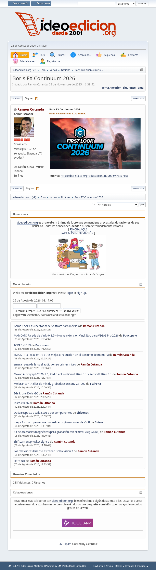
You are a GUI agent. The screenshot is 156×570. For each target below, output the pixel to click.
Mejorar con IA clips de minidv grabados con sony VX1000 (50, 384)
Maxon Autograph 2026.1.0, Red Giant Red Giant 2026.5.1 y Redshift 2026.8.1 (63, 374)
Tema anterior (111, 87)
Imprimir (138, 98)
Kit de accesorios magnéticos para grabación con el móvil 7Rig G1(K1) (56, 432)
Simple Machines (35, 566)
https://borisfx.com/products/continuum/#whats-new (94, 176)
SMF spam (65, 544)
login (70, 293)
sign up (81, 293)
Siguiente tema (133, 87)
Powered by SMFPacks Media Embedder (65, 566)
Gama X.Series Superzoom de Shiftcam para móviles (46, 326)
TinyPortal (98, 565)
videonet (83, 412)
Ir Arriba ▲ (142, 565)
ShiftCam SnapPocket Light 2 (31, 441)
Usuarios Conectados (26, 474)
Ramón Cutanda (94, 326)
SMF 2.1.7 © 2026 (17, 566)
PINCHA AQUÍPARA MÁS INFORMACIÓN (77, 231)
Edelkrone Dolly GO (26, 393)
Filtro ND (20, 461)
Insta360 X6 (21, 403)
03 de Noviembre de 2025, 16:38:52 (67, 113)
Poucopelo (130, 335)
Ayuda (109, 565)
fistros (99, 422)
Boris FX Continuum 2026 (64, 109)
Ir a (93, 204)
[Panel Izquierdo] (141, 70)
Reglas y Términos (124, 565)
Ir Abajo (16, 98)
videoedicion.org (27, 222)
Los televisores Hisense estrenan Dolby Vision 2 (44, 451)
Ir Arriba (17, 188)
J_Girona (95, 384)
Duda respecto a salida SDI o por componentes (43, 412)
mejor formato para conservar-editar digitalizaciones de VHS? (52, 422)
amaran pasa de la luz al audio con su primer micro (45, 364)
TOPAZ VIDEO (22, 345)
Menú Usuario (21, 284)
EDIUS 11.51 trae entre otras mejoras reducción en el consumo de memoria (61, 355)
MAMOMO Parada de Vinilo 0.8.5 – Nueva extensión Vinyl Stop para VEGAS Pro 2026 (66, 335)
